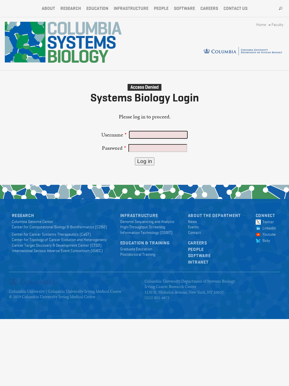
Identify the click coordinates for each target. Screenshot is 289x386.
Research (70, 8)
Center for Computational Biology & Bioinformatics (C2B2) (59, 227)
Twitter (267, 222)
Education (97, 8)
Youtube (268, 234)
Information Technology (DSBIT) (146, 232)
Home (261, 24)
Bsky (265, 240)
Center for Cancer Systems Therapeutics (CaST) (51, 234)
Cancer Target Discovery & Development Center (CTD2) (57, 245)
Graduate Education (136, 249)
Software (184, 8)
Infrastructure (131, 8)
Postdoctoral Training (137, 254)
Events (193, 227)
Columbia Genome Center (32, 221)
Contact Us (236, 8)
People (161, 8)
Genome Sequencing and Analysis (147, 221)
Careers (209, 8)
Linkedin (268, 228)
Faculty (277, 24)
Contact (194, 232)
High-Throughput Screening (142, 227)
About (48, 8)
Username (112, 134)
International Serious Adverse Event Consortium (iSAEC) (57, 250)
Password (112, 148)
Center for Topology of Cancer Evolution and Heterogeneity (59, 239)
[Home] (85, 42)
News (192, 221)
